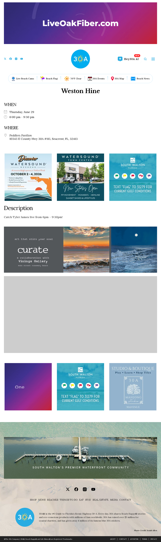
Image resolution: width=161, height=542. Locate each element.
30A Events (99, 78)
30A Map (119, 78)
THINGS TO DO (69, 499)
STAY (88, 499)
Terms (144, 539)
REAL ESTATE (100, 499)
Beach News (143, 78)
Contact (125, 499)
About (113, 539)
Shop (33, 499)
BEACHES (52, 499)
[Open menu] (153, 59)
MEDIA (114, 499)
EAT (81, 499)
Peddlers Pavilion (20, 135)
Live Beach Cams (25, 78)
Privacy (153, 539)
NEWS (41, 499)
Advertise (134, 539)
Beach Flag (52, 78)
